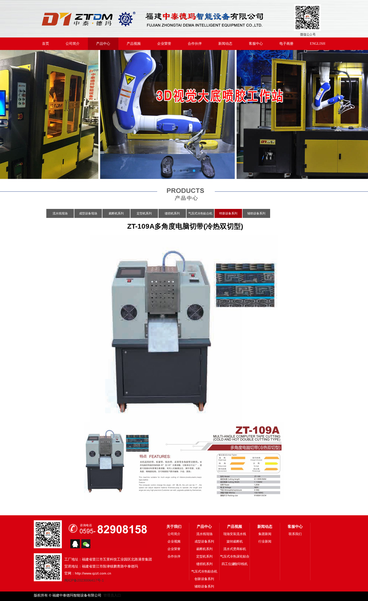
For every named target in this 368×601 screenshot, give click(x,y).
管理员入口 (111, 595)
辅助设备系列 (256, 213)
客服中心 (256, 43)
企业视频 (173, 541)
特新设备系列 (228, 213)
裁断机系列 (116, 213)
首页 (45, 43)
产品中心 (103, 43)
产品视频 (134, 43)
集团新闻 (264, 534)
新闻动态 (225, 43)
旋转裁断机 (235, 541)
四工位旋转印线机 (235, 564)
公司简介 (73, 43)
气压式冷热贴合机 (200, 213)
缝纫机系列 (172, 213)
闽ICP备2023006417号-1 (84, 580)
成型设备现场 (88, 213)
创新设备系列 (204, 579)
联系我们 (295, 534)
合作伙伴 (195, 43)
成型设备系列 (204, 541)
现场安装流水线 (234, 534)
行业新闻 (264, 541)
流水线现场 (60, 213)
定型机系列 (144, 213)
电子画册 (286, 43)
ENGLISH (317, 43)
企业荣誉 (164, 43)
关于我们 (173, 526)
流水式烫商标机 (234, 549)
